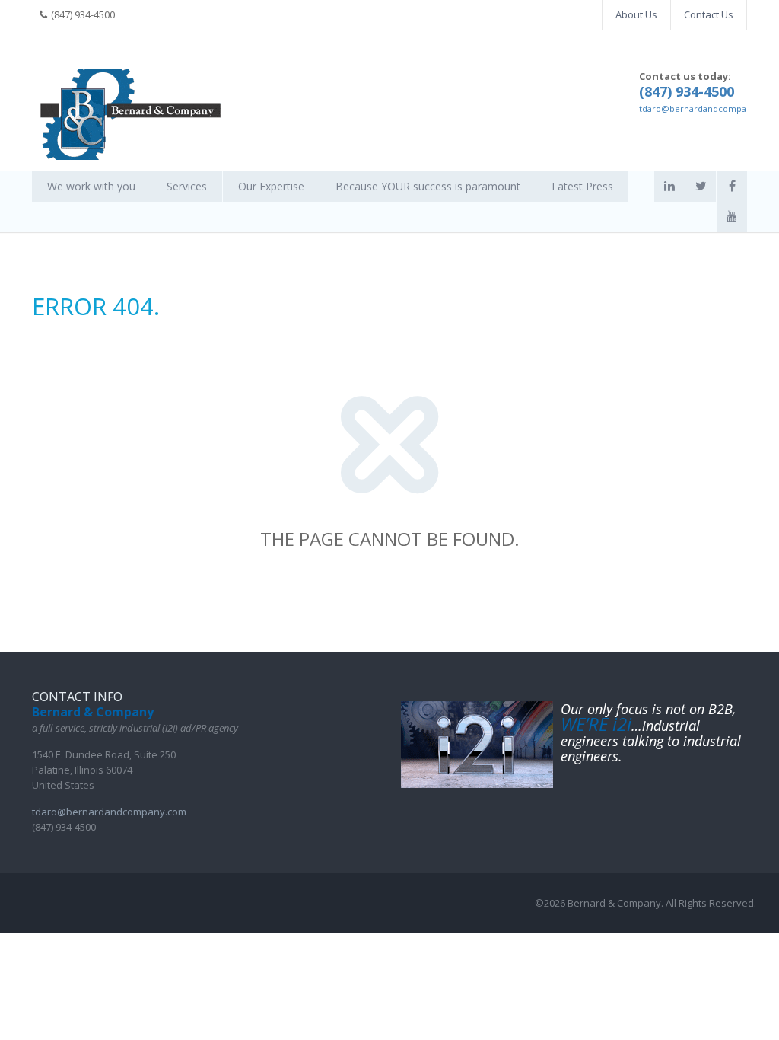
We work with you (91, 186)
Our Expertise (271, 186)
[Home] (131, 114)
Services (187, 186)
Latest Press (582, 186)
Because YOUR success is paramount (427, 186)
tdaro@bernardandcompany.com (708, 108)
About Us (636, 14)
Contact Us (708, 14)
